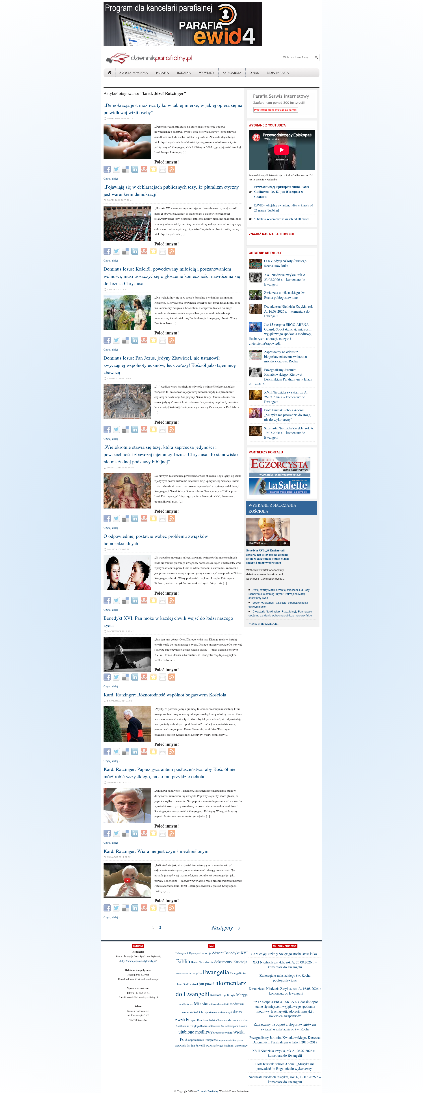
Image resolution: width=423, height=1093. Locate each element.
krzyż (223, 995)
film (185, 984)
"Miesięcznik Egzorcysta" (188, 953)
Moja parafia (278, 73)
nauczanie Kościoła (192, 1012)
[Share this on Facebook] (108, 169)
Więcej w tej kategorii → (265, 623)
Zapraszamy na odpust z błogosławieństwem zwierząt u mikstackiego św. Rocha (285, 356)
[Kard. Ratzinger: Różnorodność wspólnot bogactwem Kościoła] (127, 740)
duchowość (181, 973)
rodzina (230, 1019)
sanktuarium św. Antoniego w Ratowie (227, 1026)
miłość (225, 1004)
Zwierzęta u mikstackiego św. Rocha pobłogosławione (284, 294)
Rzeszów (242, 1020)
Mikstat (201, 1003)
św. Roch (210, 1045)
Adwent (218, 952)
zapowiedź (180, 1045)
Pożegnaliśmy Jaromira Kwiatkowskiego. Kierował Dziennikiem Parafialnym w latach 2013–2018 (280, 376)
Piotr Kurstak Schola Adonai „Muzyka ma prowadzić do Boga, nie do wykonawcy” (287, 415)
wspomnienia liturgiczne (203, 1040)
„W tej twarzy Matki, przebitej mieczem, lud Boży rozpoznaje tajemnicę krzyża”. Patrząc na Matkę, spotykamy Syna (279, 593)
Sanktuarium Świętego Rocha (191, 1026)
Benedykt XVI (236, 952)
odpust (207, 1012)
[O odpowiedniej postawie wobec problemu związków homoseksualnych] (127, 589)
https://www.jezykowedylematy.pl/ (138, 961)
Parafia (162, 73)
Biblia (183, 961)
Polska (213, 1020)
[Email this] (163, 169)
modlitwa (237, 1003)
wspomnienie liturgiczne (230, 1039)
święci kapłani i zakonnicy (231, 1045)
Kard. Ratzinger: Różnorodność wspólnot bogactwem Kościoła (165, 694)
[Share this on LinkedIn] (135, 169)
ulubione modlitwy (195, 1032)
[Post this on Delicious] (126, 169)
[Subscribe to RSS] (172, 169)
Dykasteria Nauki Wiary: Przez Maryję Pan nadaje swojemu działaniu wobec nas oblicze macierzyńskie (280, 613)
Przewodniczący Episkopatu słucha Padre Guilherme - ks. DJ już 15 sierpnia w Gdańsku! (281, 191)
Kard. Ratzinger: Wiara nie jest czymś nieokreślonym (156, 851)
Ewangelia (215, 971)
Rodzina (184, 73)
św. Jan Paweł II (196, 1045)
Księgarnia (232, 73)
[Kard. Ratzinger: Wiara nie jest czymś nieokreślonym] (127, 897)
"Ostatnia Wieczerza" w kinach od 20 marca (281, 219)
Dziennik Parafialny (207, 1091)
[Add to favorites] (154, 169)
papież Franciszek (199, 1020)
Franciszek (193, 984)
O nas (254, 73)
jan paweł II (208, 983)
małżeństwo (186, 1004)
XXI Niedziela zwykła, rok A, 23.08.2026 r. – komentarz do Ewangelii (285, 279)
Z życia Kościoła (133, 73)
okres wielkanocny (221, 1012)
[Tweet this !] (117, 169)
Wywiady (206, 73)
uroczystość (219, 1032)
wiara (229, 1032)
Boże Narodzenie (202, 962)
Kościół (215, 995)
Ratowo (221, 1020)
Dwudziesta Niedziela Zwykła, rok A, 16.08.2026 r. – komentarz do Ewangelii (288, 311)
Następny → (226, 927)
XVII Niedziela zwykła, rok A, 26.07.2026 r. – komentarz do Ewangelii (286, 397)
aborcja (206, 953)
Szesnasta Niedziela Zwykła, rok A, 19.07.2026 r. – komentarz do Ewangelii (289, 433)
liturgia (231, 995)
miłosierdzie (215, 1004)
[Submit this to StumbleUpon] (145, 169)
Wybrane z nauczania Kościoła (272, 508)
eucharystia (194, 973)
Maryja (242, 994)
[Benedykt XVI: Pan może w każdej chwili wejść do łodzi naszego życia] (127, 671)
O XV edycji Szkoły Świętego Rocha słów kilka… (285, 263)
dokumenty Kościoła (230, 961)
